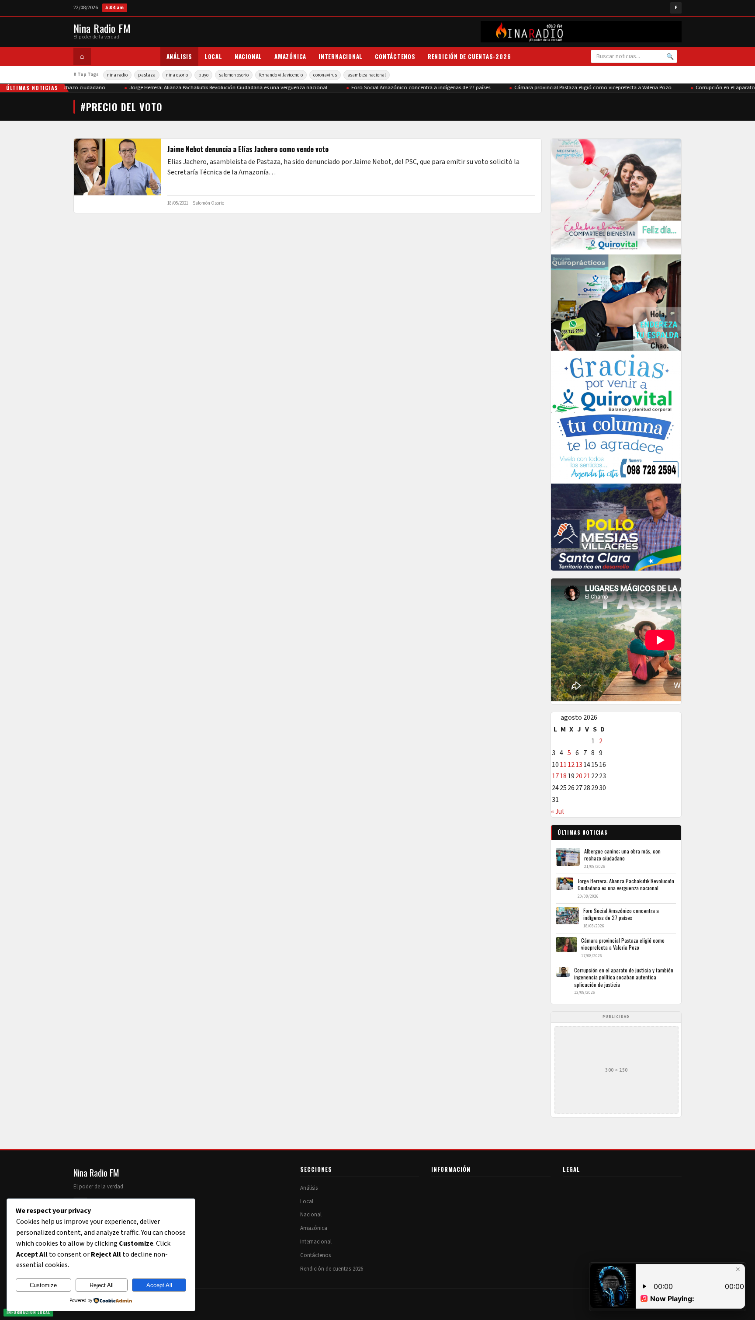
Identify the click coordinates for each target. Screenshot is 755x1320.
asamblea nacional (366, 75)
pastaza (147, 75)
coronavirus (325, 75)
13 (578, 765)
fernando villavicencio (281, 75)
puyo (203, 75)
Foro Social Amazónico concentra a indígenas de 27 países (412, 87)
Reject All (102, 1285)
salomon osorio (234, 75)
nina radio (117, 75)
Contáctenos (395, 56)
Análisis (179, 56)
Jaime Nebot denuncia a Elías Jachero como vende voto (248, 149)
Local (213, 56)
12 (571, 765)
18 (563, 776)
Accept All (159, 1285)
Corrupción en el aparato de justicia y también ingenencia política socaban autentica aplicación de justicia (623, 977)
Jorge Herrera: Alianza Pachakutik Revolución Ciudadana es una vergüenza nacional (220, 87)
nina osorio (177, 75)
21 (586, 776)
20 (578, 776)
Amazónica (290, 56)
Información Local (28, 1312)
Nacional (248, 56)
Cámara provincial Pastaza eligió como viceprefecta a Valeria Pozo (584, 87)
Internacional (341, 56)
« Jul (557, 811)
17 (555, 776)
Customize (43, 1285)
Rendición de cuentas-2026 (469, 56)
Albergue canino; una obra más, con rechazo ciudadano (622, 854)
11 (563, 765)
